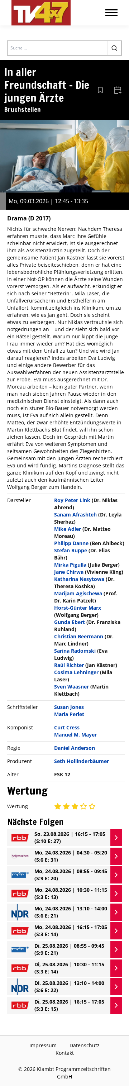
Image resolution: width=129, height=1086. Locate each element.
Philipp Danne (71, 543)
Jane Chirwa (68, 571)
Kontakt (65, 1052)
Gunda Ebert (69, 622)
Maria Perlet (69, 714)
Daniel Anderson (74, 747)
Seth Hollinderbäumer (81, 761)
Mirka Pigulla (70, 564)
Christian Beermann (78, 636)
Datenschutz (85, 1045)
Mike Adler (67, 528)
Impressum (43, 1045)
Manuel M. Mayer (75, 734)
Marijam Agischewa (78, 593)
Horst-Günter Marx (77, 607)
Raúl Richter (69, 665)
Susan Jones (69, 707)
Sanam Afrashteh (75, 514)
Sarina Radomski (75, 650)
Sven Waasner (71, 686)
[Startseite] (41, 13)
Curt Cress (67, 727)
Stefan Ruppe (70, 550)
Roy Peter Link (72, 500)
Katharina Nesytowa (79, 579)
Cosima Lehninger (76, 672)
